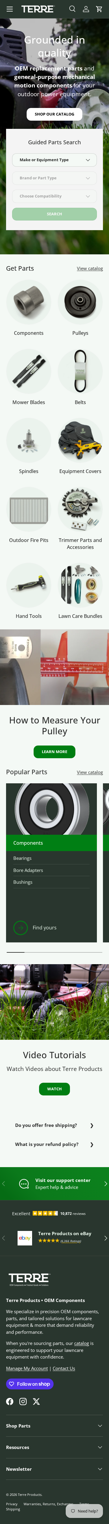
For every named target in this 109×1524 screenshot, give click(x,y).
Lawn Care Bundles (80, 616)
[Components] (28, 302)
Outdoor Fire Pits (28, 540)
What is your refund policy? (46, 1144)
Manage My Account (27, 1368)
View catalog (90, 268)
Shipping (13, 1509)
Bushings (22, 882)
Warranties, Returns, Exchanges (48, 1504)
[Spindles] (28, 440)
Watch (54, 1089)
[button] (99, 9)
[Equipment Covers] (80, 440)
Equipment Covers (80, 471)
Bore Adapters (28, 870)
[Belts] (80, 371)
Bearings (22, 858)
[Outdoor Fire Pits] (28, 509)
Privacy (12, 1504)
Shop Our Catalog (54, 114)
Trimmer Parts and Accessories (80, 543)
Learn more (54, 751)
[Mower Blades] (28, 371)
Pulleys (80, 333)
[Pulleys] (80, 302)
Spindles (28, 471)
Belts (80, 402)
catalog (81, 1343)
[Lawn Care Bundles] (80, 585)
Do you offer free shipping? (46, 1125)
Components (29, 333)
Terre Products (29, 1494)
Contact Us (64, 1368)
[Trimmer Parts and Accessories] (80, 509)
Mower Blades (28, 402)
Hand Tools (29, 616)
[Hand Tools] (28, 585)
